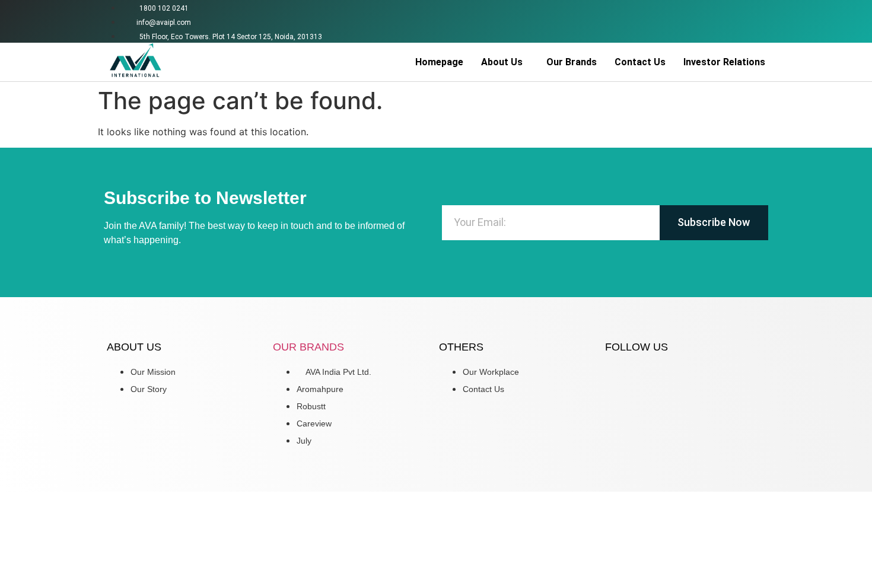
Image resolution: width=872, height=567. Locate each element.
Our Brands (571, 62)
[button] (504, 62)
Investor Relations (724, 62)
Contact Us (640, 62)
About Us (502, 62)
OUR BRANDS (308, 347)
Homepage (439, 62)
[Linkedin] (759, 19)
